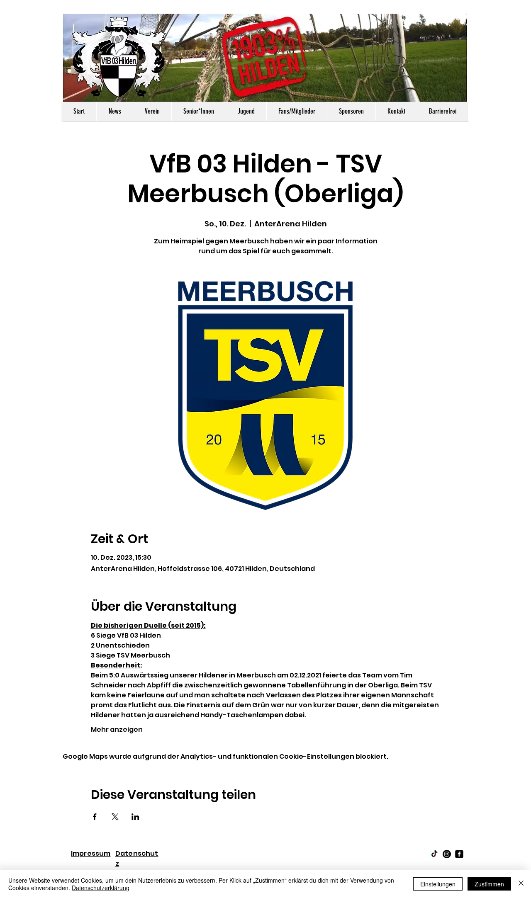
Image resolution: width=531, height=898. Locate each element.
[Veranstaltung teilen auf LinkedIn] (135, 816)
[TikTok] (434, 854)
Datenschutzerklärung (100, 887)
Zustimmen (489, 884)
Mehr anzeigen (117, 729)
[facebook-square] (459, 854)
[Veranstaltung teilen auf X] (115, 816)
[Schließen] (521, 883)
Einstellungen (437, 884)
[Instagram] (447, 854)
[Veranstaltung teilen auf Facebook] (95, 816)
